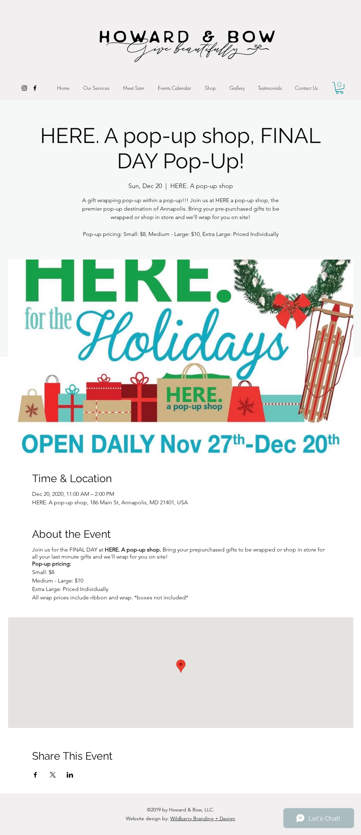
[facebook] (34, 88)
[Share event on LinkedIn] (70, 775)
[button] (339, 88)
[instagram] (24, 88)
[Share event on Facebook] (35, 775)
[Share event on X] (52, 775)
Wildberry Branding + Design (202, 818)
